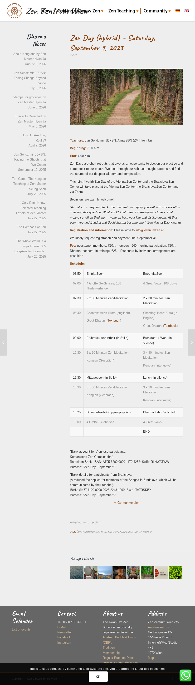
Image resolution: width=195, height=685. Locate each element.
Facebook (64, 637)
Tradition (109, 647)
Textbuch (113, 320)
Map (151, 658)
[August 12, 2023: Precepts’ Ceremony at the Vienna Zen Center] (3, 342)
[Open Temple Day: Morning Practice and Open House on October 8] (191, 342)
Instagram (64, 642)
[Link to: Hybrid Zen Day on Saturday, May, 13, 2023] (147, 572)
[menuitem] (47, 10)
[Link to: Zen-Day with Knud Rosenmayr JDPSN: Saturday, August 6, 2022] (76, 572)
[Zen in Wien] (14, 10)
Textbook (170, 326)
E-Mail (61, 627)
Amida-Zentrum (158, 627)
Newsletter (64, 632)
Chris (97, 522)
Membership (111, 653)
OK (98, 676)
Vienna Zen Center (115, 532)
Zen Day (133, 532)
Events (74, 55)
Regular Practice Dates (119, 658)
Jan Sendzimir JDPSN (89, 532)
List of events (21, 629)
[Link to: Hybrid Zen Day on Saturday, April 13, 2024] (175, 572)
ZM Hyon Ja (145, 532)
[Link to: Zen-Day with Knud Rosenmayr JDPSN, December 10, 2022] (105, 572)
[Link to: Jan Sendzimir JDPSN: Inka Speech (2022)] (91, 572)
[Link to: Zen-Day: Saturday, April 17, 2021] (133, 572)
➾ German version (126, 502)
